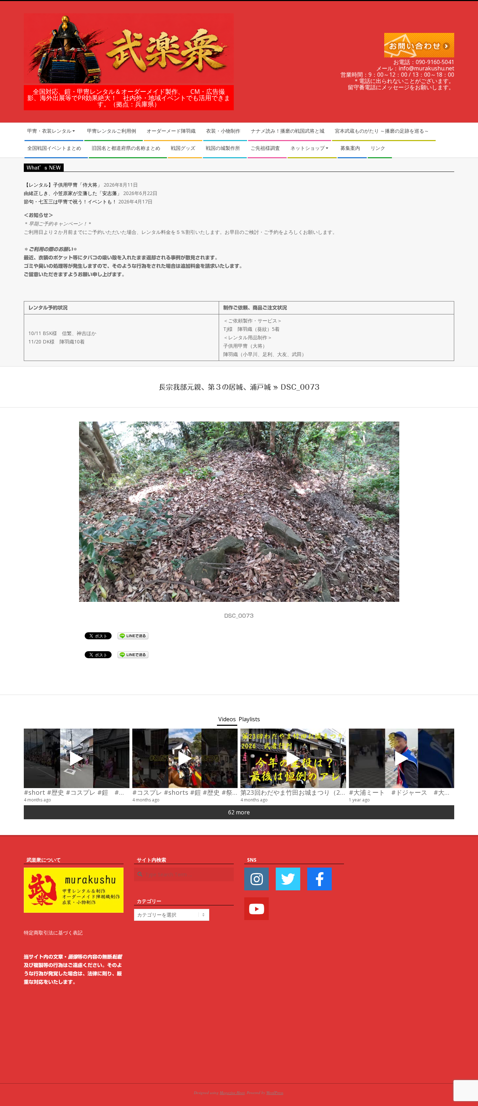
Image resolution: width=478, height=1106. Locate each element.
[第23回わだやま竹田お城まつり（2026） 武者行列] (293, 758)
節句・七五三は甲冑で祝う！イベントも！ (70, 201)
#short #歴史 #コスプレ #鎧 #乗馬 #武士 (87, 792)
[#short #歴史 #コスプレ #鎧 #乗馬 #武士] (76, 758)
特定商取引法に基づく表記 (53, 932)
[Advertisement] (404, 961)
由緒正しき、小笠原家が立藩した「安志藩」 (73, 193)
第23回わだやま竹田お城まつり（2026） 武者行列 (314, 792)
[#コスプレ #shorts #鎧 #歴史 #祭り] (185, 758)
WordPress (274, 1092)
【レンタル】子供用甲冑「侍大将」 (63, 184)
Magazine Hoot (232, 1092)
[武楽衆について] (74, 871)
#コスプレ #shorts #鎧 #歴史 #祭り (185, 792)
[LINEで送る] (133, 635)
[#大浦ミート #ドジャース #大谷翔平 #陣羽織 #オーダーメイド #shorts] (402, 758)
